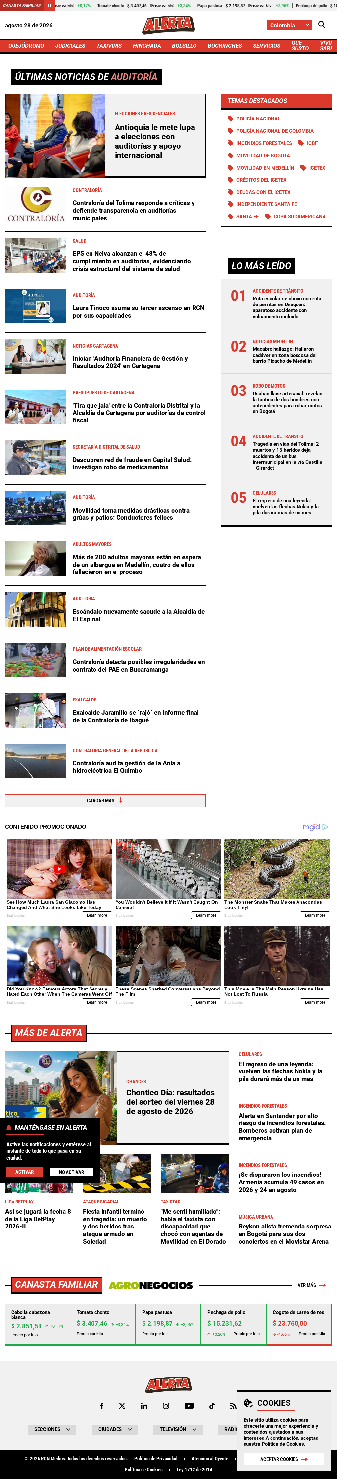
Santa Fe (247, 217)
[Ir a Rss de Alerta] (233, 1406)
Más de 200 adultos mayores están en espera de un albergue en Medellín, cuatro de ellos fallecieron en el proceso (137, 564)
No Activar (71, 1172)
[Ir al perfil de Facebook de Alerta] (101, 1406)
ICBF (312, 143)
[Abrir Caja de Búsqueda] (322, 25)
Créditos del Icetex (261, 180)
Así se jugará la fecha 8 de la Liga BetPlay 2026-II (38, 1219)
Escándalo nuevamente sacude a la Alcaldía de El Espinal (139, 615)
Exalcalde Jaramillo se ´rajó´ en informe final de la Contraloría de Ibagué (136, 716)
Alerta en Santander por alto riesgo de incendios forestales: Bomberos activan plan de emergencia (282, 1127)
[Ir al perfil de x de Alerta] (122, 1406)
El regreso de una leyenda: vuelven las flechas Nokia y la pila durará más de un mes (286, 506)
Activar (24, 1172)
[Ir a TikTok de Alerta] (212, 1406)
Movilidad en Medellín (265, 168)
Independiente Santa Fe (266, 204)
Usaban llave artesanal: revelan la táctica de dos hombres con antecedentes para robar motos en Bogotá (287, 403)
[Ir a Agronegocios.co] (150, 1285)
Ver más (307, 1285)
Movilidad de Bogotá (263, 156)
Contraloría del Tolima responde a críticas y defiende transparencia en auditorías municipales (134, 210)
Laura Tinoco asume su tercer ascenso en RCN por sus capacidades (138, 311)
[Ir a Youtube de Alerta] (189, 1406)
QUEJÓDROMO (26, 45)
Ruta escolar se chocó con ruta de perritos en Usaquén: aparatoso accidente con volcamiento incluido (287, 308)
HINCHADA (147, 45)
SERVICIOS (266, 45)
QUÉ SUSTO (300, 46)
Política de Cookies (283, 1444)
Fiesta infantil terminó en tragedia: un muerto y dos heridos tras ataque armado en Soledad (115, 1226)
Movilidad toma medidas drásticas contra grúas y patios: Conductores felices (131, 514)
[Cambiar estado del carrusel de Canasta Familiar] (49, 5)
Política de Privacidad (155, 1458)
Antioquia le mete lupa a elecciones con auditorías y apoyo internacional (155, 141)
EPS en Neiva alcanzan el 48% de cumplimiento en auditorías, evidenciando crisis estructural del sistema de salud (132, 261)
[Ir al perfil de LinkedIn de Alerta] (144, 1406)
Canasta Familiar (22, 5)
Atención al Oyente (210, 1458)
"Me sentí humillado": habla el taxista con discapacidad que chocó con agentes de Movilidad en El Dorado (193, 1226)
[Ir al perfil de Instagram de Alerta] (166, 1406)
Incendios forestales (264, 143)
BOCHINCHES (225, 45)
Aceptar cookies (279, 1459)
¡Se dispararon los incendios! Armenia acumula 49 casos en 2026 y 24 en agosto (281, 1182)
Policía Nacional (258, 119)
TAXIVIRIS (109, 45)
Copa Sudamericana (300, 217)
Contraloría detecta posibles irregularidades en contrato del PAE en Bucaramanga (139, 665)
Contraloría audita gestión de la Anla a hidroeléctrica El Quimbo (126, 767)
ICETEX (317, 168)
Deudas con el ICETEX (263, 192)
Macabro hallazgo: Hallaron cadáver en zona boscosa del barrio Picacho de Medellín (285, 355)
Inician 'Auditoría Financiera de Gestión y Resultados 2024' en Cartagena (130, 362)
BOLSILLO (184, 45)
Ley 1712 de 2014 (194, 1469)
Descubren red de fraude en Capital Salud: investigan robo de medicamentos (132, 463)
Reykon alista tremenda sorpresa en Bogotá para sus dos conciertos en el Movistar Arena (285, 1234)
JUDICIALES (70, 45)
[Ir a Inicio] (168, 25)
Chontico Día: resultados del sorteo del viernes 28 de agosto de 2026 (170, 1102)
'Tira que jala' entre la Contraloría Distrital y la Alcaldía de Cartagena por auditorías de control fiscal (139, 413)
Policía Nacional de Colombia (275, 131)
